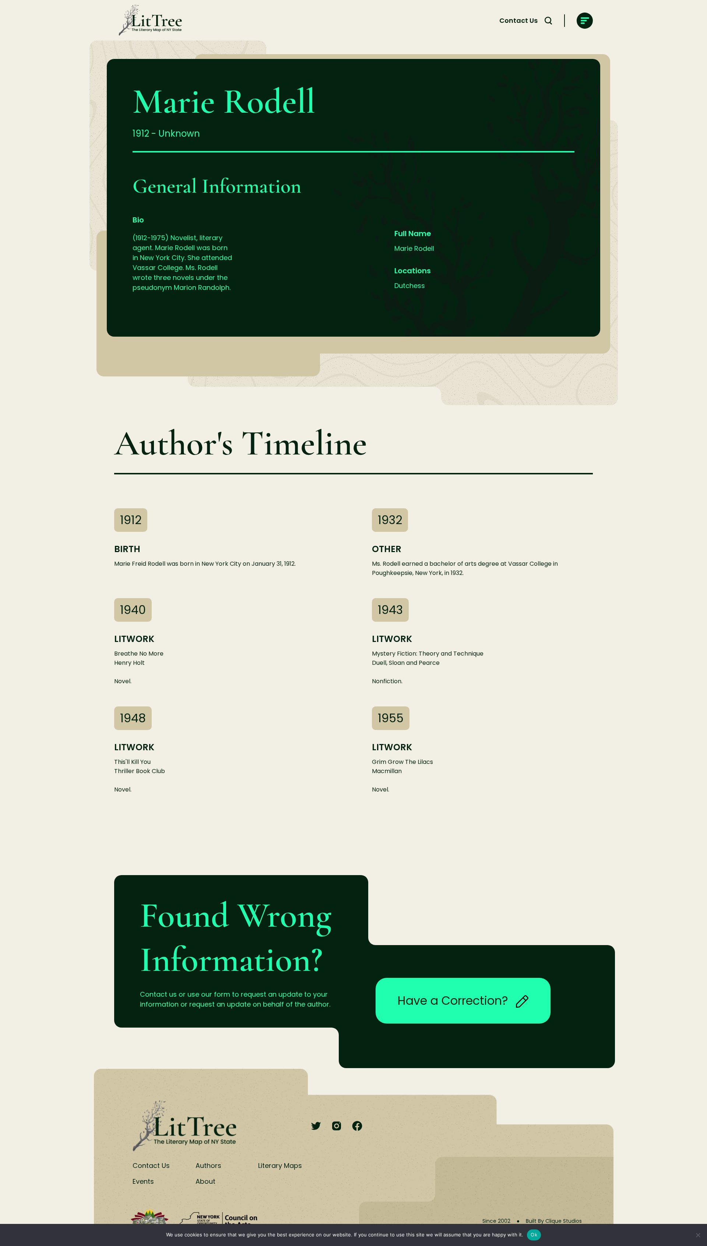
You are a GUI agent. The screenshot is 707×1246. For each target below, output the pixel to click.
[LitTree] (148, 20)
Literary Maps (280, 1165)
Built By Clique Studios (554, 1221)
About (205, 1181)
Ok (534, 1235)
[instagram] (336, 1126)
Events (143, 1181)
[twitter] (316, 1126)
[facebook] (357, 1126)
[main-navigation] (585, 21)
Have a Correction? (453, 1000)
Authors (208, 1165)
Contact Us (518, 20)
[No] (697, 1235)
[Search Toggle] (548, 21)
